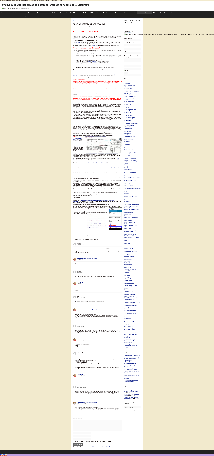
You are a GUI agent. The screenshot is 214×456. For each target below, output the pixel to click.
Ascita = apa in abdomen (78, 231)
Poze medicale (127, 277)
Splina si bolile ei (127, 316)
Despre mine (126, 378)
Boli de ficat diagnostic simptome (144, 12)
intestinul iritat (127, 254)
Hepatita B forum (127, 223)
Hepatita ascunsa (127, 219)
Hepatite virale (127, 243)
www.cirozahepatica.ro (128, 348)
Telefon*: (126, 47)
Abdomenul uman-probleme (129, 86)
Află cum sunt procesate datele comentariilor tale (101, 446)
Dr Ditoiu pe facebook (77, 12)
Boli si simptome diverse (129, 125)
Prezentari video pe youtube (30, 12)
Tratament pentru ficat (128, 326)
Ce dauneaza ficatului (128, 142)
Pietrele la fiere (127, 274)
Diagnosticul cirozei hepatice (130, 172)
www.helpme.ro (76, 201)
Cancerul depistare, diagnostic (130, 136)
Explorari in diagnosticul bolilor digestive (132, 188)
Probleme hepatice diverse (129, 283)
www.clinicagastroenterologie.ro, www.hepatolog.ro (104, 200)
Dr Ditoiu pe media (4, 16)
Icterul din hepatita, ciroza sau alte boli (132, 245)
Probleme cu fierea (128, 280)
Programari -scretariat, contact (11, 12)
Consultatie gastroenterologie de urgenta (187, 12)
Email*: (125, 51)
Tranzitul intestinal (127, 324)
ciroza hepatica (78, 42)
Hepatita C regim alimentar (129, 232)
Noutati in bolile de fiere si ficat (130, 262)
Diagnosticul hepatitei (128, 174)
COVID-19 (126, 167)
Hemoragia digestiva (128, 214)
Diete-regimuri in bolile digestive (130, 180)
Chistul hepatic (127, 144)
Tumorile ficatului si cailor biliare (130, 332)
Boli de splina (126, 122)
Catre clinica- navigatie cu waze (24, 16)
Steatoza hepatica (127, 318)
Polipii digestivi (127, 275)
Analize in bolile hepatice (129, 94)
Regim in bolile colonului (129, 289)
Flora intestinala (127, 199)
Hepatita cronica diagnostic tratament (131, 237)
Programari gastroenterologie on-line (131, 371)
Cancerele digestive (128, 128)
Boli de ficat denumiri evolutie (130, 109)
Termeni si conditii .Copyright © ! (131, 383)
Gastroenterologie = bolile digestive (131, 204)
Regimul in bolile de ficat (129, 296)
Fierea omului (127, 198)
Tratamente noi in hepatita (129, 328)
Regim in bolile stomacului (129, 294)
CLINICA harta (4, 455)
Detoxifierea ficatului (128, 169)
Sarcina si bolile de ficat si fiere (130, 305)
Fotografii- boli (105, 12)
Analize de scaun (127, 93)
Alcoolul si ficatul (127, 90)
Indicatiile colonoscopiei (129, 367)
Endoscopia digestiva (128, 183)
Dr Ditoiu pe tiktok (13, 16)
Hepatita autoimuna (128, 220)
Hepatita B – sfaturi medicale (130, 222)
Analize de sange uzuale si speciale (131, 91)
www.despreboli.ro (90, 200)
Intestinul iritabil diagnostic (129, 253)
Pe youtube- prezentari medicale (130, 369)
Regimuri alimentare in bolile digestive (132, 297)
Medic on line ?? (127, 258)
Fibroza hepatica (127, 190)
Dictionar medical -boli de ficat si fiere (132, 177)
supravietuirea (94, 45)
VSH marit (126, 347)
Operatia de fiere (127, 267)
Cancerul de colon (127, 130)
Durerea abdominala (128, 182)
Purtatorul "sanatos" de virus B (130, 285)
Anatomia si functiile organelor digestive (132, 98)
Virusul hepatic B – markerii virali (131, 345)
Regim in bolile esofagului (129, 292)
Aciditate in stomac (128, 88)
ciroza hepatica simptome (87, 232)
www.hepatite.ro (82, 200)
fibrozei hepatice (96, 62)
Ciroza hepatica (102, 231)
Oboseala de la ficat (128, 264)
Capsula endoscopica (128, 139)
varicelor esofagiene (92, 61)
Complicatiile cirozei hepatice (130, 160)
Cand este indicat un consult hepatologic (132, 355)
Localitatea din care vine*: (129, 42)
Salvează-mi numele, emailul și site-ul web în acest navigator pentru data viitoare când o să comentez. (93, 441)
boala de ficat (76, 232)
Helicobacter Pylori (128, 211)
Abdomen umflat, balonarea (129, 85)
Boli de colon (126, 107)
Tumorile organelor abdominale (130, 334)
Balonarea (126, 102)
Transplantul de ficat (128, 323)
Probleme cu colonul (128, 278)
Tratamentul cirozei (128, 331)
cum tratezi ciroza (104, 232)
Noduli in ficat (127, 261)
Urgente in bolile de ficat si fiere (130, 339)
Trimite (126, 72)
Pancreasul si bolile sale (129, 270)
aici (112, 135)
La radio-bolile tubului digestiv (65, 12)
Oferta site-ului (127, 266)
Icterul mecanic (127, 246)
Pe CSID (85, 12)
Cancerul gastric (127, 138)
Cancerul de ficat (127, 133)
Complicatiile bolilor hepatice (130, 158)
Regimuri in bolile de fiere (129, 299)
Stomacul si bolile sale (128, 319)
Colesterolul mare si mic (129, 150)
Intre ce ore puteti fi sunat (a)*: (131, 64)
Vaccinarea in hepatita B (129, 340)
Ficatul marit (126, 195)
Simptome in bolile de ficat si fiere (131, 311)
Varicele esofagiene (128, 342)
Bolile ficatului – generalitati (129, 126)
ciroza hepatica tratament (96, 232)
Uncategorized (127, 337)
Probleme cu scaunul (128, 282)
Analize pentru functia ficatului (130, 96)
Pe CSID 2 (91, 12)
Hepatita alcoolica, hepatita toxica (131, 217)
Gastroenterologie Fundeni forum (170, 12)
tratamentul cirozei (110, 232)
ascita (96, 63)
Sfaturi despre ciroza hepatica (130, 307)
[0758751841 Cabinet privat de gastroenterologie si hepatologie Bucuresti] (15, 8)
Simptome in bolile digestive (130, 313)
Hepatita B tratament (128, 228)
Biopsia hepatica (127, 106)
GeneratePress (124, 451)
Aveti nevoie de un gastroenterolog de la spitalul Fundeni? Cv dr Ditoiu (123, 12)
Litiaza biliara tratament (129, 256)
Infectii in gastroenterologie (129, 250)
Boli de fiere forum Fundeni (129, 117)
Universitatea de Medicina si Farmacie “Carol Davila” (97, 162)
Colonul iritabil (127, 155)
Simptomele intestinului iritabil (130, 315)
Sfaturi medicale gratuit (129, 308)
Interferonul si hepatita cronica (130, 251)
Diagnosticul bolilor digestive (130, 170)
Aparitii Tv (21, 12)
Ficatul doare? (127, 193)
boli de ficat (81, 232)
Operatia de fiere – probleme (130, 269)
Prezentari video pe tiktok (41, 12)
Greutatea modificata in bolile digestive (132, 209)
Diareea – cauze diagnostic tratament (131, 175)
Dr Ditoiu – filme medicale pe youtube (131, 358)
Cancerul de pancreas (128, 134)
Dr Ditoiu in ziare (98, 12)
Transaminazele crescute (129, 321)
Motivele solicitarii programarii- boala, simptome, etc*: (131, 56)
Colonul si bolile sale (128, 157)
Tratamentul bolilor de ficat (109, 231)
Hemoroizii (126, 215)
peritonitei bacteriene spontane (90, 66)
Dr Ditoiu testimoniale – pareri (202, 12)
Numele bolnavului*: (128, 38)
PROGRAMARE (4, 454)
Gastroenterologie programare (130, 207)
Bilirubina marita (127, 104)
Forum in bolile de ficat (128, 201)
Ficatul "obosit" (127, 191)
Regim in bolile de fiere (128, 291)
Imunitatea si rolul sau (128, 248)
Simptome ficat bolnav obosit (130, 310)
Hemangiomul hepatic (128, 212)
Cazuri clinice (127, 141)
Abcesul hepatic (127, 82)
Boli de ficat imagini (128, 112)
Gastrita (125, 203)
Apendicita (126, 99)
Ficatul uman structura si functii (130, 196)
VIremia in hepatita (128, 344)
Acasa (2, 12)
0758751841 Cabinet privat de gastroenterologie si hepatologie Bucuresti (45, 4)
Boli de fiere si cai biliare (157, 12)
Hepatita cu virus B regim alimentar (131, 242)
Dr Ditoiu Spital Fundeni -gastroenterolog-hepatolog (87, 258)
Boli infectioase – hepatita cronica (131, 123)
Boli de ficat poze (127, 114)
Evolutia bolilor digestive (129, 186)
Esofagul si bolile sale (128, 185)
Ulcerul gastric (127, 336)
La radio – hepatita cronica (53, 12)
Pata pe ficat (126, 272)
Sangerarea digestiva (128, 301)
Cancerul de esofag (128, 131)
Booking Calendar (129, 32)
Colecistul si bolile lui (128, 149)
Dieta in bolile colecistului (129, 178)
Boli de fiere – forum (128, 115)
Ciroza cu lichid (96, 231)
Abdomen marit (127, 83)
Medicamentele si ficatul (129, 259)
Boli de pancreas (127, 120)
